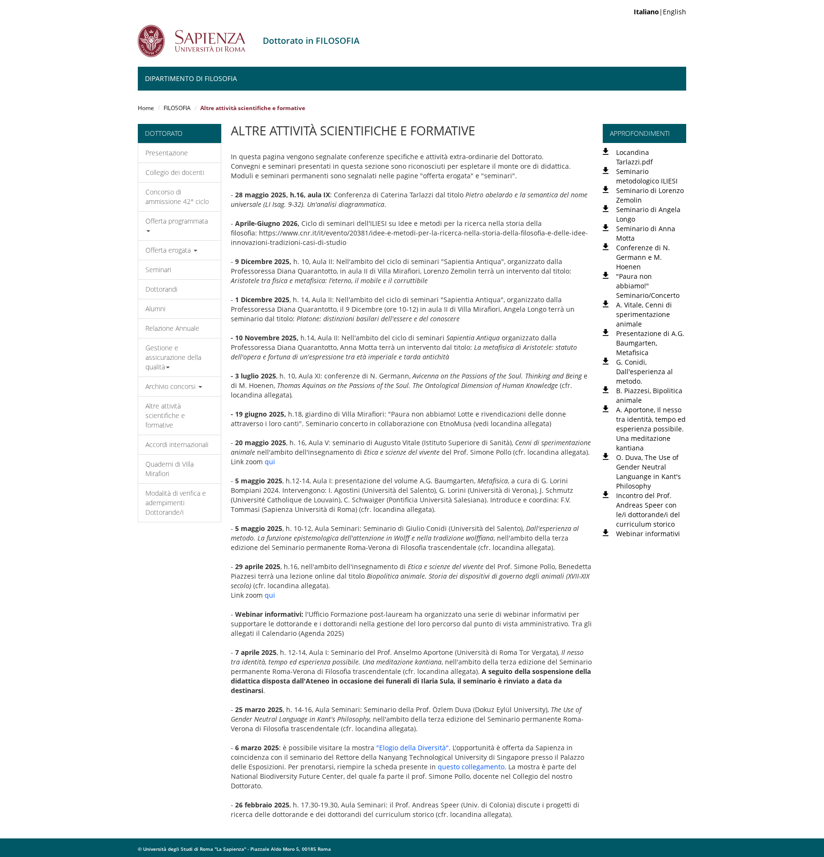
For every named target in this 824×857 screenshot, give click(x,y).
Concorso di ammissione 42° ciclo (177, 196)
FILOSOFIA (177, 108)
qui (270, 461)
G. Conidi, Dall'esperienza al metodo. (644, 371)
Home (146, 108)
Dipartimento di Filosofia (191, 78)
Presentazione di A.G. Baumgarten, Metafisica (650, 343)
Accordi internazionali (176, 444)
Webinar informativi (648, 533)
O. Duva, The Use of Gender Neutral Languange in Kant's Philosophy (648, 471)
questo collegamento (471, 766)
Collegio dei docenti (174, 172)
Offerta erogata (169, 250)
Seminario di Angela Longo (648, 214)
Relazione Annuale (172, 328)
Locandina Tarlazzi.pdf (634, 157)
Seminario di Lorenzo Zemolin (650, 195)
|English (660, 11)
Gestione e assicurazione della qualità (173, 357)
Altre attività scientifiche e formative (165, 415)
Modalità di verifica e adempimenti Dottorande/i (175, 503)
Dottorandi (161, 289)
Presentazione (166, 152)
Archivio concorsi (171, 386)
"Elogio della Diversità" (412, 747)
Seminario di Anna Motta (645, 233)
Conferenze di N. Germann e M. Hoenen (643, 257)
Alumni (155, 308)
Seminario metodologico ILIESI (647, 176)
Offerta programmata (176, 220)
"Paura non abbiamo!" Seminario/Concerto (648, 286)
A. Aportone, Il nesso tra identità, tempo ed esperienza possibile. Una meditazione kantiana (651, 428)
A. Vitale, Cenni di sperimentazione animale (644, 314)
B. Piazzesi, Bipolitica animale (649, 395)
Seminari (158, 269)
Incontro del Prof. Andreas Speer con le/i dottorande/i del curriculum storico (648, 510)
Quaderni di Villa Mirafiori (169, 468)
